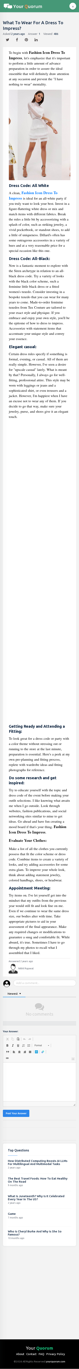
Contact (31, 1354)
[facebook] (17, 39)
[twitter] (8, 39)
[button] (7, 1039)
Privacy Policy (55, 1354)
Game (12, 1213)
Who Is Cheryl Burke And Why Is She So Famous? (35, 1233)
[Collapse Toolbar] (73, 1059)
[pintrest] (27, 39)
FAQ (41, 1354)
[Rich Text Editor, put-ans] (39, 1081)
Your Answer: (10, 1031)
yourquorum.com (55, 1361)
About (20, 1354)
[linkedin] (36, 39)
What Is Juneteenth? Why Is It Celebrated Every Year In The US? (36, 1197)
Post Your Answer (16, 1113)
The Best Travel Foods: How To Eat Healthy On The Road (37, 1180)
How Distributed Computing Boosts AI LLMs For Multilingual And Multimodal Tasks (37, 1162)
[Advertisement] (40, 572)
